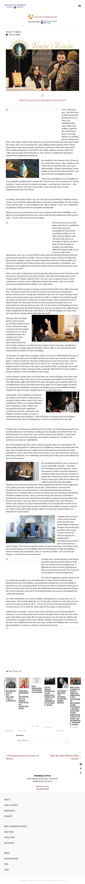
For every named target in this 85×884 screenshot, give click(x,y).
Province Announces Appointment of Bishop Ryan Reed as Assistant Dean (24, 700)
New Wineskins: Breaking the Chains (37, 689)
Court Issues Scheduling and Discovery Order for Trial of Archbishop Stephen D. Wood (49, 696)
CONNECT (8, 817)
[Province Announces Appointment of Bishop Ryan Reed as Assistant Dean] (24, 683)
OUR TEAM (8, 832)
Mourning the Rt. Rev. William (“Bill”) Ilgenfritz (11, 696)
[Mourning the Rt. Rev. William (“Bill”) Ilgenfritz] (11, 683)
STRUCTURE (9, 838)
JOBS (6, 870)
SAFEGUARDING (11, 859)
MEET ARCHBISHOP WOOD (15, 827)
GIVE (6, 864)
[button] (79, 6)
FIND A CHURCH (11, 805)
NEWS (7, 853)
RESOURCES (9, 811)
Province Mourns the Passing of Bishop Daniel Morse (62, 697)
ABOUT (7, 800)
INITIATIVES (9, 843)
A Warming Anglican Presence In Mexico (21, 757)
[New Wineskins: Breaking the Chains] (37, 680)
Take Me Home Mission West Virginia (62, 757)
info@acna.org (42, 786)
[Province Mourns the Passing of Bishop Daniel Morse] (62, 683)
